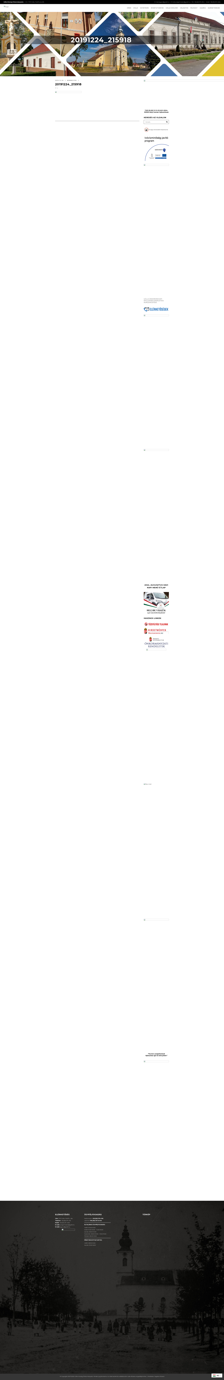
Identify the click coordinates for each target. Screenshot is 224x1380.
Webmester (72, 80)
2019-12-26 (59, 80)
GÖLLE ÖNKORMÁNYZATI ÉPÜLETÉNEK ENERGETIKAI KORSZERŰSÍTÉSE (154, 300)
